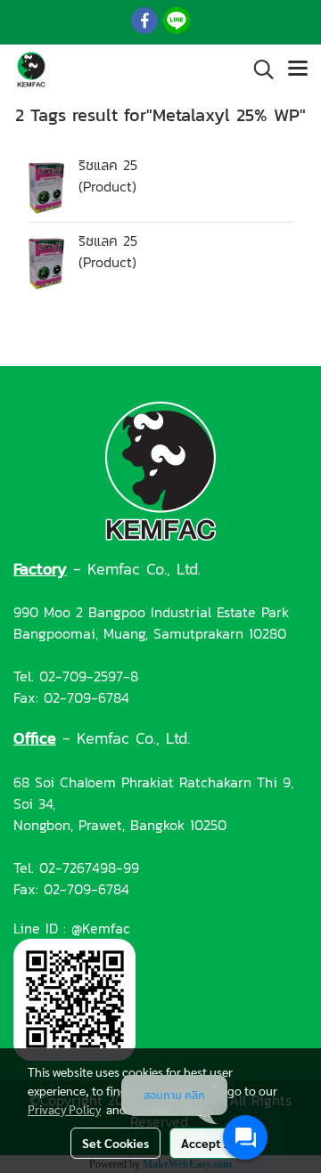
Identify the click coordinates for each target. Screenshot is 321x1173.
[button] (258, 69)
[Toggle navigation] (297, 69)
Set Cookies (115, 1143)
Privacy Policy (64, 1109)
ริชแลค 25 (107, 164)
